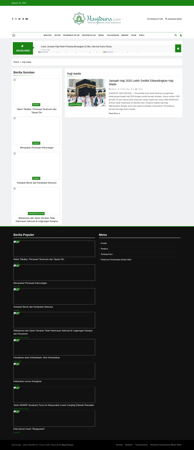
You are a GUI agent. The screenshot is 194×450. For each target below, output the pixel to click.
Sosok (133, 35)
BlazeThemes (67, 445)
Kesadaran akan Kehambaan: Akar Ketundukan (36, 357)
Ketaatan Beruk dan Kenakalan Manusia (36, 183)
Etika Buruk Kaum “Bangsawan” (29, 429)
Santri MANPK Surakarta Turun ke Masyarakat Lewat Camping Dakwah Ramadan (53, 405)
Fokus (141, 35)
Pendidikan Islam (71, 35)
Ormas (101, 35)
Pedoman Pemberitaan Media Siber (116, 259)
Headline (17, 361)
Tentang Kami (107, 254)
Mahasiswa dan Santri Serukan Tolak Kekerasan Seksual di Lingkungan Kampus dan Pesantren (37, 221)
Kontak (104, 243)
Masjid (57, 35)
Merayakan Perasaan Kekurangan (36, 147)
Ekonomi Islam (89, 35)
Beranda (48, 35)
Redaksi (104, 249)
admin (113, 89)
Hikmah (124, 35)
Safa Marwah (113, 35)
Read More (113, 113)
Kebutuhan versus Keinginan (27, 381)
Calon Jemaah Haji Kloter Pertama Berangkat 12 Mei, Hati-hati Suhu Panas (76, 46)
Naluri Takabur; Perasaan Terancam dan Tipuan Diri (38, 259)
